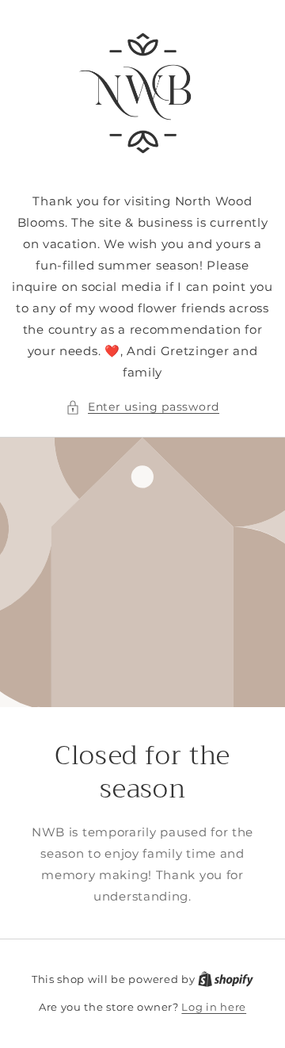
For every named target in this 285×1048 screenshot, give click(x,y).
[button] (142, 407)
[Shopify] (225, 979)
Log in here (213, 1006)
